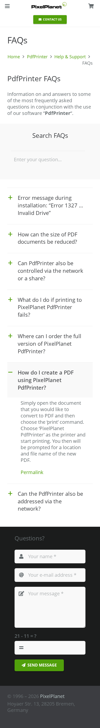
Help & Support (70, 57)
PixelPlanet (52, 696)
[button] (7, 6)
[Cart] (91, 6)
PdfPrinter (37, 57)
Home (14, 57)
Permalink (32, 472)
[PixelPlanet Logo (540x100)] (49, 5)
